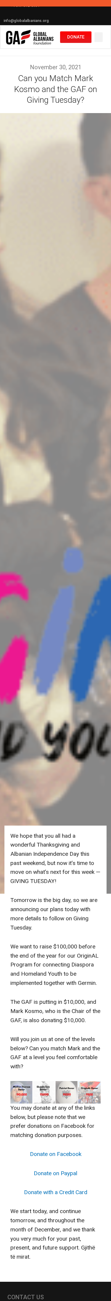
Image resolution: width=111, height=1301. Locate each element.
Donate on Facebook (55, 1154)
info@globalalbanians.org (26, 20)
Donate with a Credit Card (55, 1192)
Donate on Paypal (55, 1173)
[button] (98, 37)
